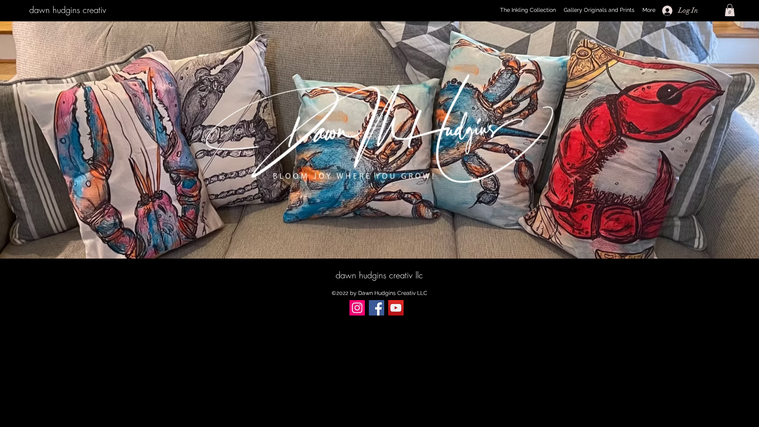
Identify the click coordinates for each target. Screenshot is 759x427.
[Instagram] (357, 308)
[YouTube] (396, 308)
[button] (730, 10)
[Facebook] (376, 308)
